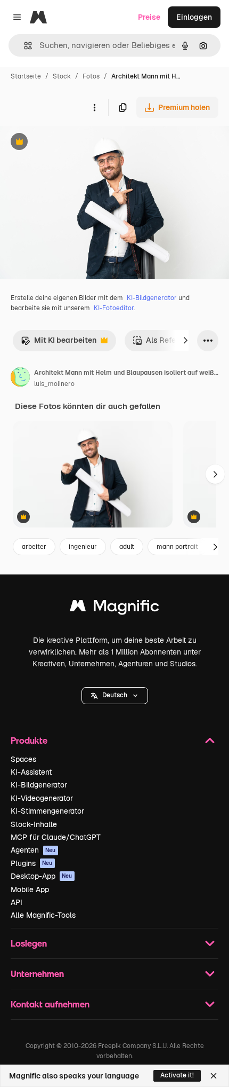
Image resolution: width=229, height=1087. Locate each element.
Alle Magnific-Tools (43, 915)
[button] (114, 695)
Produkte (29, 740)
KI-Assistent (31, 772)
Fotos (91, 76)
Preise (149, 17)
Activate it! (177, 1075)
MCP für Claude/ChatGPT (56, 837)
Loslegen (29, 943)
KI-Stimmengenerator (47, 811)
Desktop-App (41, 876)
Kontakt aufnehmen (50, 1004)
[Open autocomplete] (23, 46)
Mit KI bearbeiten (58, 343)
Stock (62, 76)
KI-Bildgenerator (152, 298)
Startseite (26, 76)
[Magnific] (114, 608)
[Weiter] (185, 340)
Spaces (23, 759)
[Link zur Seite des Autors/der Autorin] (20, 378)
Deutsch (114, 695)
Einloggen (194, 17)
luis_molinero (54, 384)
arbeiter (34, 546)
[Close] (213, 1075)
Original (68, 143)
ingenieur (83, 546)
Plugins (32, 863)
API (16, 902)
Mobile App (30, 889)
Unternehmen (37, 973)
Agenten (33, 850)
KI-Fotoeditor (114, 308)
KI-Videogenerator (42, 798)
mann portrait (177, 546)
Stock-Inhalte (34, 824)
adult (126, 546)
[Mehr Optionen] (94, 107)
